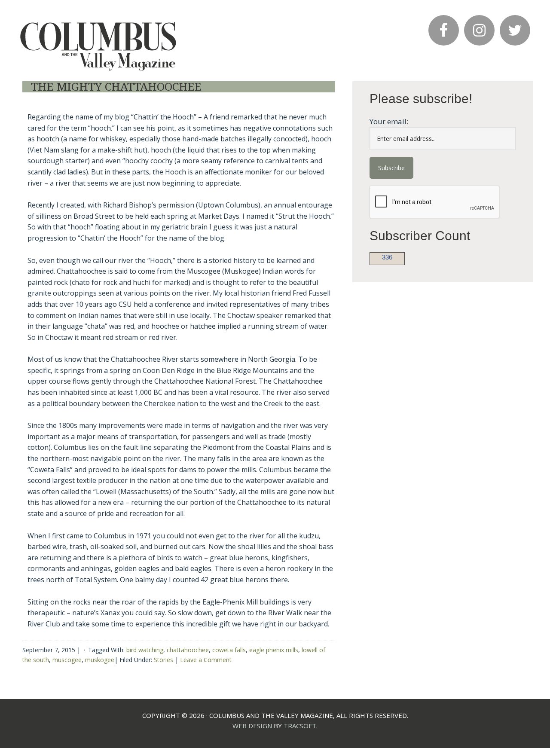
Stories (163, 660)
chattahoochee (188, 650)
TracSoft (300, 725)
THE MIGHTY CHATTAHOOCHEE (116, 86)
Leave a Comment (206, 660)
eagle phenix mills (273, 650)
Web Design (252, 725)
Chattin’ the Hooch (98, 40)
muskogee (99, 660)
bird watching (144, 650)
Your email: (389, 121)
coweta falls (229, 650)
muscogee (67, 660)
